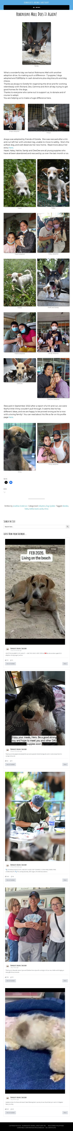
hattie (31, 508)
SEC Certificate (50, 1128)
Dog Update (50, 506)
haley (27, 508)
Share (65, 664)
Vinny (46, 508)
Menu (38, 7)
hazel (37, 508)
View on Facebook (11, 664)
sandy (41, 508)
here (11, 148)
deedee (65, 506)
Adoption (41, 506)
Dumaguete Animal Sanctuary (36, 2)
